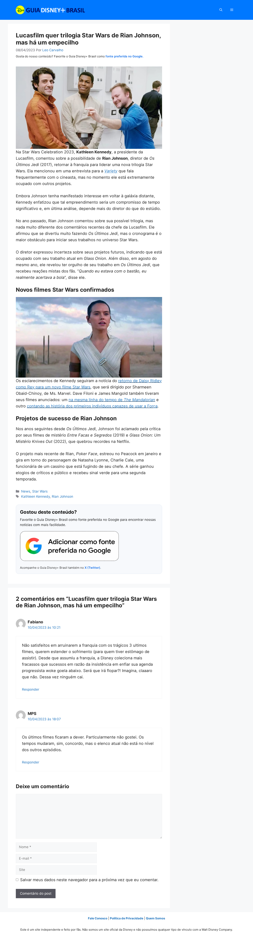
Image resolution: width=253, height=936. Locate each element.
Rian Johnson (62, 496)
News (25, 491)
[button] (220, 10)
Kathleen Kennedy (35, 496)
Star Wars (40, 491)
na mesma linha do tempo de (112, 399)
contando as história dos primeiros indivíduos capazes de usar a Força (92, 406)
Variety (110, 171)
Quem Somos (155, 918)
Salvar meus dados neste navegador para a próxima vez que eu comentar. (89, 879)
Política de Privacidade (126, 918)
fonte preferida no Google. (124, 56)
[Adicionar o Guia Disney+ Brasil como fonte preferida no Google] (69, 546)
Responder (30, 689)
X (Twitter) (92, 568)
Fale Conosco (97, 918)
